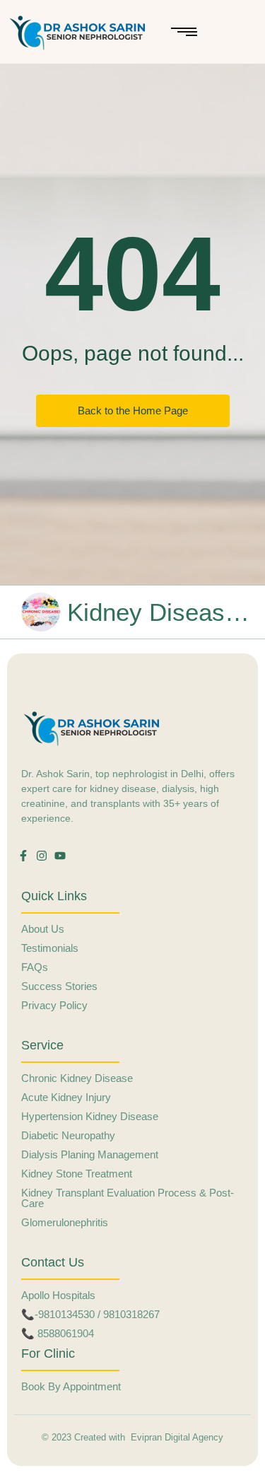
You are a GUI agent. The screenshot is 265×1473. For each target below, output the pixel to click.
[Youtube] (60, 855)
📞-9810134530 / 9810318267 (90, 1314)
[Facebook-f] (23, 855)
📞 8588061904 (57, 1333)
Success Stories (59, 986)
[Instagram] (41, 855)
